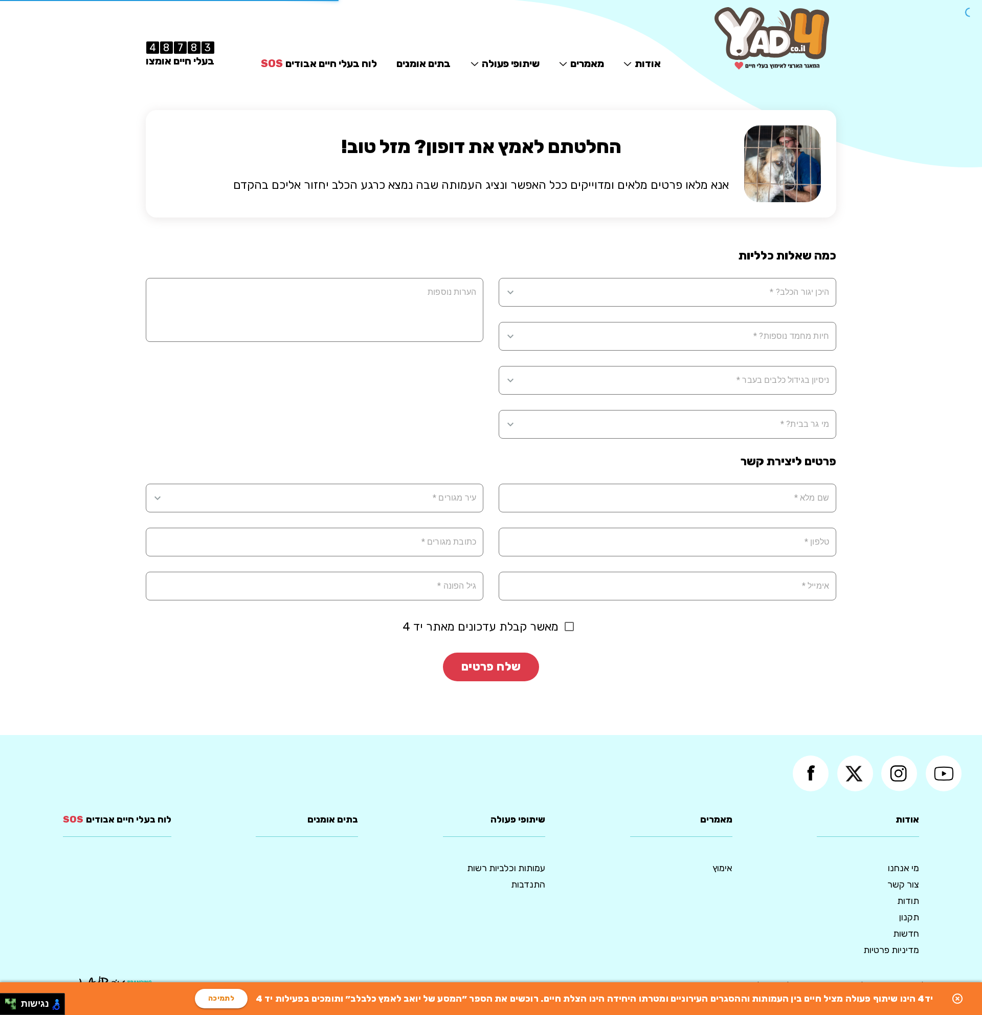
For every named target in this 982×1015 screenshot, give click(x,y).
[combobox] (674, 292)
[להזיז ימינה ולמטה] (13, 1007)
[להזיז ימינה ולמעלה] (13, 1001)
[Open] (510, 292)
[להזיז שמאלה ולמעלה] (8, 1001)
